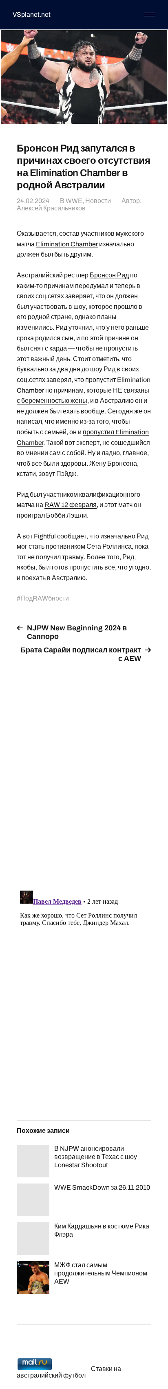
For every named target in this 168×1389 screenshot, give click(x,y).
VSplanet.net (32, 14)
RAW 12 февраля (70, 504)
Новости (98, 200)
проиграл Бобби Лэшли (52, 515)
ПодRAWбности (44, 598)
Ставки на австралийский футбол (69, 1372)
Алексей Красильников (51, 208)
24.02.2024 (33, 200)
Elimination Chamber (67, 244)
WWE (74, 200)
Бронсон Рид (109, 275)
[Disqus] (84, 772)
